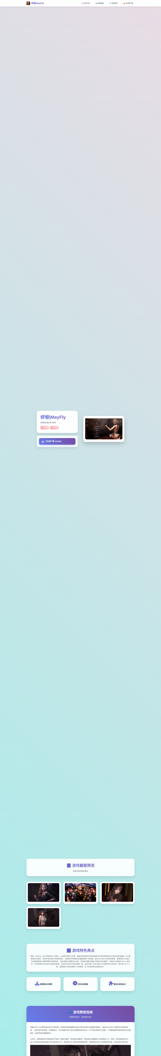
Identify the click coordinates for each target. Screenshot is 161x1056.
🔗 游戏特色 (113, 3)
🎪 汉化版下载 (128, 3)
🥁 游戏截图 (99, 3)
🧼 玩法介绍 (85, 3)
